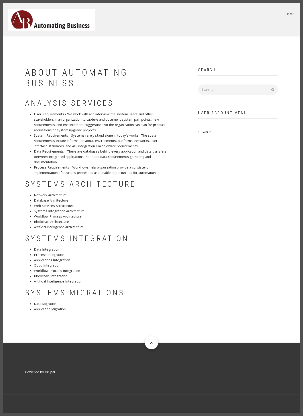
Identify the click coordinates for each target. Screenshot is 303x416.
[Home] (51, 19)
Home (290, 14)
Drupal (50, 372)
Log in (207, 131)
